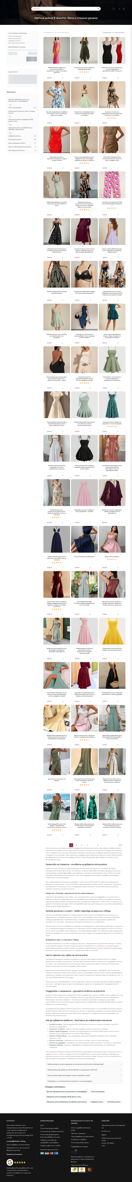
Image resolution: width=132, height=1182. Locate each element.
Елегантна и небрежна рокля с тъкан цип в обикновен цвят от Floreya (84, 113)
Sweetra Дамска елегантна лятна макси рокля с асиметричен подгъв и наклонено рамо (84, 651)
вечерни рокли (81, 933)
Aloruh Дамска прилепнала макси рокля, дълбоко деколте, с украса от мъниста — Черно (57, 378)
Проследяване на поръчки (108, 2)
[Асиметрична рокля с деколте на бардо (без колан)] (84, 50)
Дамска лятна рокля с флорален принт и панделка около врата (84, 736)
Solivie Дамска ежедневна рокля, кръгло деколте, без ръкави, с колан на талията (112, 737)
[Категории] (113, 9)
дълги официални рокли (112, 1052)
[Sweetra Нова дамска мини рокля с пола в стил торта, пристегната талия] (84, 404)
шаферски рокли (52, 1054)
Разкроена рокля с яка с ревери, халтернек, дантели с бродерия (56, 336)
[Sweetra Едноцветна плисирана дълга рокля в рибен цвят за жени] (56, 184)
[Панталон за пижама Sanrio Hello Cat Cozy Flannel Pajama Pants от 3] (112, 184)
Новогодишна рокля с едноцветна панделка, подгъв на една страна (56, 158)
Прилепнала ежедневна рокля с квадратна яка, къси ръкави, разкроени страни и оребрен (84, 158)
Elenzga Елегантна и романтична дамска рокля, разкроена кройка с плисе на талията (57, 512)
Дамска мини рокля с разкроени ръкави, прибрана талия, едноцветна (112, 511)
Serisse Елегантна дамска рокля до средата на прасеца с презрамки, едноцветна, (57, 650)
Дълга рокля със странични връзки (57, 779)
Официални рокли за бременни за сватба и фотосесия (66, 1102)
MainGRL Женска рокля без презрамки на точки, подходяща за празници (56, 467)
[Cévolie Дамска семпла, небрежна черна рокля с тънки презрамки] (112, 675)
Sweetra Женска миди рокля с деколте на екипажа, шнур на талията (56, 558)
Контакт (122, 2)
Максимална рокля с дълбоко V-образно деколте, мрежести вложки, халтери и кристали (112, 603)
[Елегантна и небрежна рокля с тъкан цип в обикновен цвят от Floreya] (84, 94)
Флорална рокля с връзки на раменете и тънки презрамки (112, 422)
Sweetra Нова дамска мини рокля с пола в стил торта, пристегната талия (84, 423)
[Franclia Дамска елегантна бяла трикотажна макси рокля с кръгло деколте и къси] (56, 404)
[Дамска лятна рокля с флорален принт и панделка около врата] (84, 718)
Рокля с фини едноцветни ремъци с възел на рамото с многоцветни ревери (112, 336)
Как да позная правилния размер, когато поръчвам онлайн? (68, 1075)
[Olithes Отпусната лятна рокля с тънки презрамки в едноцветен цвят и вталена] (112, 50)
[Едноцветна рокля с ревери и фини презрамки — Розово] (84, 492)
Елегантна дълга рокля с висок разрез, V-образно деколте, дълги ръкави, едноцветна (84, 250)
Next (120, 845)
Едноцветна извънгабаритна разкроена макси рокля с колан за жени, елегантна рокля (84, 694)
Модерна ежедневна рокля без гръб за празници (57, 292)
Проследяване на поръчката (18, 1145)
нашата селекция (93, 850)
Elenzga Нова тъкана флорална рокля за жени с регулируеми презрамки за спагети (84, 825)
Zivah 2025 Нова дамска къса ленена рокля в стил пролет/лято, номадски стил (112, 158)
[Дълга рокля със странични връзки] (56, 761)
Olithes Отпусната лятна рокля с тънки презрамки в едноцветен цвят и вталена (112, 69)
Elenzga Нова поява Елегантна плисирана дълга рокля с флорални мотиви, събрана (112, 825)
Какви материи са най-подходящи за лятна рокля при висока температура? (75, 1064)
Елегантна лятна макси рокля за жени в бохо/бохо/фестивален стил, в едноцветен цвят (112, 468)
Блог (42, 1125)
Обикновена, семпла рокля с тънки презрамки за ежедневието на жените (112, 378)
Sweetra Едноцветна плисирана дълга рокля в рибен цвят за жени (57, 203)
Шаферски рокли (97, 1102)
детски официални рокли (64, 950)
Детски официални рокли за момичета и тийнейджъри (67, 1091)
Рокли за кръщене (97, 1091)
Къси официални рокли (16, 43)
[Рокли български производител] (84, 539)
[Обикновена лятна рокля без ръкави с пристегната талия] (112, 631)
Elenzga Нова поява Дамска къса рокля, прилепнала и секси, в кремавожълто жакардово (57, 737)
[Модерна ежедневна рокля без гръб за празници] (56, 274)
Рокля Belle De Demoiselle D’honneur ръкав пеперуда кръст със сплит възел (84, 603)
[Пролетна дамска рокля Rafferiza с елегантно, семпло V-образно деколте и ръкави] (56, 94)
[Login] (119, 8)
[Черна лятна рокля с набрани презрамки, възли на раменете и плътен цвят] (84, 448)
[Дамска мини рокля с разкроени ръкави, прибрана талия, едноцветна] (112, 492)
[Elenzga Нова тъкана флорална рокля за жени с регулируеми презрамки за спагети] (84, 806)
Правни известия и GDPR (50, 1146)
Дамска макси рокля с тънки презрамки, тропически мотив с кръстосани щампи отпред (112, 293)
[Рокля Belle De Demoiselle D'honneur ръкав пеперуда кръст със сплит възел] (84, 584)
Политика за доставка (49, 1128)
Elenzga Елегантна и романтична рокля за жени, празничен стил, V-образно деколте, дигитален (84, 204)
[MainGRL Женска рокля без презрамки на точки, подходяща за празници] (56, 448)
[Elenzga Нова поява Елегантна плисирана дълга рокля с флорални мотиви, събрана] (112, 806)
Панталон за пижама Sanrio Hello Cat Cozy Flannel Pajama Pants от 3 (112, 203)
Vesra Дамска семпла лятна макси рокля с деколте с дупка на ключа (84, 780)
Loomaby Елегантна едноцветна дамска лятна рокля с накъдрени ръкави (84, 378)
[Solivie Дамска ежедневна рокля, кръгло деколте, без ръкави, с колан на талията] (112, 718)
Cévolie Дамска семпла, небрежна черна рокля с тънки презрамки (112, 693)
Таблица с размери (78, 1133)
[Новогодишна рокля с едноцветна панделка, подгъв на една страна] (56, 139)
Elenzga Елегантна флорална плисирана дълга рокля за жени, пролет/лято (57, 250)
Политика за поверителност (52, 1131)
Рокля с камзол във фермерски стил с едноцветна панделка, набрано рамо (112, 250)
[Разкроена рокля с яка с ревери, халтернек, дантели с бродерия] (56, 317)
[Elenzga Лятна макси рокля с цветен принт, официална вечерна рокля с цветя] (112, 761)
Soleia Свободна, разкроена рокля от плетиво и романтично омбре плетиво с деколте (57, 70)
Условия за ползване (78, 1139)
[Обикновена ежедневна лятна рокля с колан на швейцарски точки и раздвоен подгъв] (56, 675)
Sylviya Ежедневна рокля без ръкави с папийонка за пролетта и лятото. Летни (56, 825)
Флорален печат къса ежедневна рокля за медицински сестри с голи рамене (112, 113)
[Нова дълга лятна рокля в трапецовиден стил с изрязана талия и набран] (84, 317)
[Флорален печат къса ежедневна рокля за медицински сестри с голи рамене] (112, 94)
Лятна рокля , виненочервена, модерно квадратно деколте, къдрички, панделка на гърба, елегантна (57, 604)
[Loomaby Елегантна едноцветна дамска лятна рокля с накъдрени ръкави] (84, 359)
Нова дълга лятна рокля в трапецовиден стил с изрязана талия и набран (84, 336)
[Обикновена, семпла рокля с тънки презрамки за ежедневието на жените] (112, 359)
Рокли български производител (84, 556)
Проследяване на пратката (82, 1136)
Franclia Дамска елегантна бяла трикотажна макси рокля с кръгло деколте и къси (57, 423)
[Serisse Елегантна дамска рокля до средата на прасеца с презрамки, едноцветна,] (56, 631)
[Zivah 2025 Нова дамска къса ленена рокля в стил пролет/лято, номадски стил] (112, 139)
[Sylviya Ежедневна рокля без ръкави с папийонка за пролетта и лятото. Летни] (56, 806)
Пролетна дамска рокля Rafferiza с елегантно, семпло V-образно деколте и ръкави (56, 113)
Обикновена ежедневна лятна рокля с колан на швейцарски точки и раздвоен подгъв (57, 694)
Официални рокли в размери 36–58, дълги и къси (64, 1097)
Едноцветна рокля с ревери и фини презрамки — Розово (84, 510)
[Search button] (98, 8)
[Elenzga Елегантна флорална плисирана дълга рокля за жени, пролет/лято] (56, 231)
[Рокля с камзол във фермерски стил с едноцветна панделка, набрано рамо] (112, 231)
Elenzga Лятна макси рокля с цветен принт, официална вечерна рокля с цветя (112, 780)
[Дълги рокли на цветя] (112, 539)
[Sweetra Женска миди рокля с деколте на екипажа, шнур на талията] (56, 539)
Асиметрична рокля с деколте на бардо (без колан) (84, 68)
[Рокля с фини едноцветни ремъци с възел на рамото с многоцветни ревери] (112, 317)
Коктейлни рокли (113, 1102)
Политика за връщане (80, 1142)
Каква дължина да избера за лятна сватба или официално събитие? (72, 1070)
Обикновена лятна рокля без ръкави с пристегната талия (112, 649)
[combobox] (64, 9)
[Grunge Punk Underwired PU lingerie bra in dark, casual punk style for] (84, 274)
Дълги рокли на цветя (112, 556)
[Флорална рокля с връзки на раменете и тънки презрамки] (112, 404)
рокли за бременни (99, 946)
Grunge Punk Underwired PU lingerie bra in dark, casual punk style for (84, 292)
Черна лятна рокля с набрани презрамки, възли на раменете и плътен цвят (84, 467)
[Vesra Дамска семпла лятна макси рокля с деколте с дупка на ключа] (84, 761)
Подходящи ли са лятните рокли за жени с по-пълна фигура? (69, 1081)
